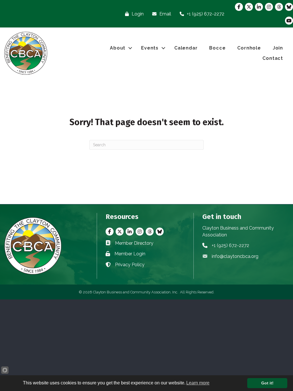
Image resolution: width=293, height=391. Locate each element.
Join (278, 48)
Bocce (217, 48)
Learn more (197, 382)
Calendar (185, 48)
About (117, 48)
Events (150, 48)
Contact (272, 58)
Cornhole (249, 48)
